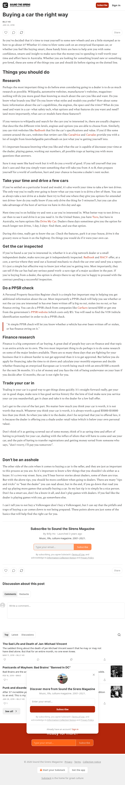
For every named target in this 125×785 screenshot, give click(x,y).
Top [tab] (6, 634)
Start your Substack (54, 770)
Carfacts (82, 308)
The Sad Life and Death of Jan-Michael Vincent (35, 643)
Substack (46, 778)
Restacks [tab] (24, 594)
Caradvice (74, 135)
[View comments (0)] (13, 32)
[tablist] (17, 594)
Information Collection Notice (61, 719)
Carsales (91, 135)
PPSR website (39, 312)
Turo (95, 217)
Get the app (78, 770)
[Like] (6, 32)
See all (9, 711)
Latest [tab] (15, 634)
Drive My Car (48, 221)
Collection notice (92, 761)
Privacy (68, 761)
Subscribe (102, 5)
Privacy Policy (87, 719)
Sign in (116, 5)
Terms (77, 761)
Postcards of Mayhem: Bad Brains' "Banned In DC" (37, 667)
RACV (104, 257)
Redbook (39, 130)
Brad (18, 675)
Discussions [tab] (27, 634)
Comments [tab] (10, 594)
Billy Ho (7, 22)
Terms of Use (78, 716)
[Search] (119, 635)
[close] (93, 674)
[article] (62, 651)
